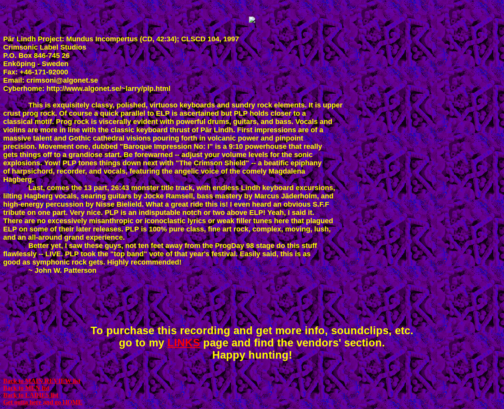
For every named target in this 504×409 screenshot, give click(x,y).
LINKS (183, 343)
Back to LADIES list (30, 395)
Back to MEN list (26, 388)
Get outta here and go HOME (42, 402)
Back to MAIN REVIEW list (41, 381)
